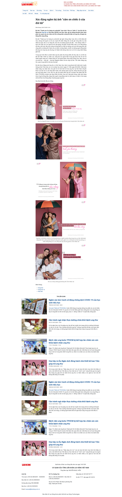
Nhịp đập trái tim (81, 10)
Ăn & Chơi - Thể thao (69, 10)
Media (36, 13)
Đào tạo (32, 10)
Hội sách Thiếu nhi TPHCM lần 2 (58, 308)
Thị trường (58, 10)
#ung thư (40, 288)
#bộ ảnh (40, 291)
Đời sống (39, 10)
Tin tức (46, 10)
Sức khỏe (91, 10)
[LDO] (34, 307)
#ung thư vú (41, 289)
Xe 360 (25, 13)
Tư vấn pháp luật (44, 13)
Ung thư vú (45, 32)
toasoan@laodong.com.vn (32, 489)
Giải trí (51, 10)
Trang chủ (25, 10)
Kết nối (31, 13)
